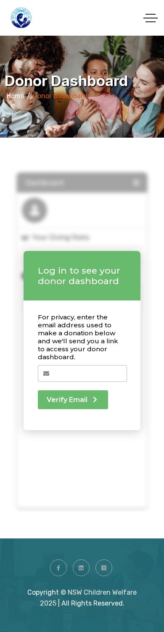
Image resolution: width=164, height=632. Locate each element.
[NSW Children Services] (21, 17)
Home (15, 96)
